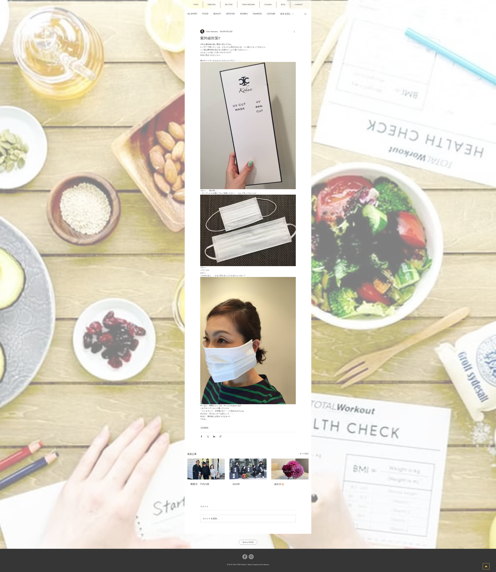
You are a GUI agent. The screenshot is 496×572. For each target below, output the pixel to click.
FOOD (205, 14)
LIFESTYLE (230, 14)
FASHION (257, 14)
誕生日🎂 (279, 484)
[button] (305, 14)
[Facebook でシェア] (201, 436)
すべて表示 (304, 454)
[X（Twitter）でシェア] (208, 436)
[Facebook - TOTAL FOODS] (244, 556)
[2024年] (248, 469)
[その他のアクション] (294, 31)
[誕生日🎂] (290, 469)
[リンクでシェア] (220, 436)
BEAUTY (217, 14)
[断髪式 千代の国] (206, 469)
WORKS (244, 14)
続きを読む (285, 14)
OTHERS (204, 428)
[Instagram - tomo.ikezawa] (251, 556)
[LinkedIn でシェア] (214, 436)
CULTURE (271, 14)
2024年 (236, 484)
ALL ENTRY (192, 14)
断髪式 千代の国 (200, 484)
